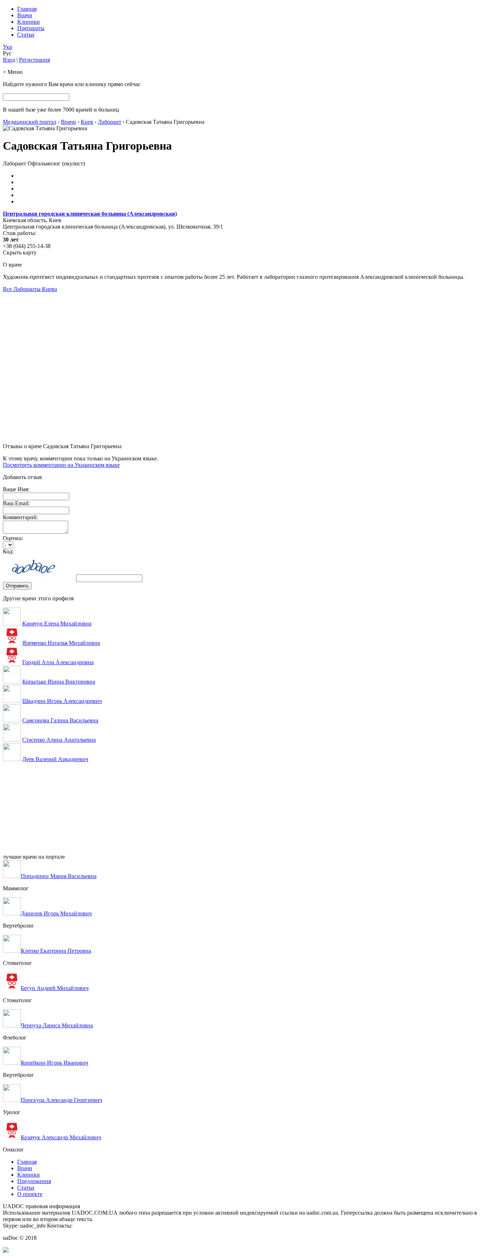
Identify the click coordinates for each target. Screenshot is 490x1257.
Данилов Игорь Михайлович (56, 913)
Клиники (28, 22)
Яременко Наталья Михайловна (61, 643)
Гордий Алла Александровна (58, 662)
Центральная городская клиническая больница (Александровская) (90, 214)
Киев (87, 122)
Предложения (34, 1181)
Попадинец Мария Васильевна (58, 876)
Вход (9, 60)
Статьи (25, 35)
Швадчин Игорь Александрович (62, 701)
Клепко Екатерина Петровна (56, 951)
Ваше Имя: (16, 489)
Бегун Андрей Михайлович (55, 988)
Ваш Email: (16, 503)
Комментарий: (20, 517)
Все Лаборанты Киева (30, 289)
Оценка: (13, 538)
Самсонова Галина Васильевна (60, 720)
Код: (8, 551)
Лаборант (109, 122)
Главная (27, 9)
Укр (7, 47)
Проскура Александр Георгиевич (61, 1100)
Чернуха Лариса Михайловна (57, 1025)
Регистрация (34, 60)
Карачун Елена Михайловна (56, 623)
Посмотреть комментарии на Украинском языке (61, 465)
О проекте (29, 1194)
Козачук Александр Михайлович (61, 1137)
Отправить (17, 585)
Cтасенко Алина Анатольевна (59, 740)
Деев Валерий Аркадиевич (55, 759)
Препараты (30, 28)
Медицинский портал (29, 122)
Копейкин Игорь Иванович (54, 1063)
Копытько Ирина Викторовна (58, 682)
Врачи (24, 15)
